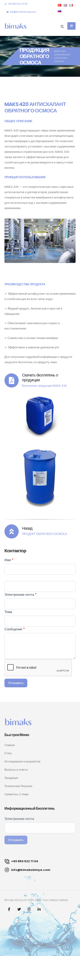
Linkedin (39, 909)
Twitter (19, 909)
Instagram (29, 909)
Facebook (9, 909)
